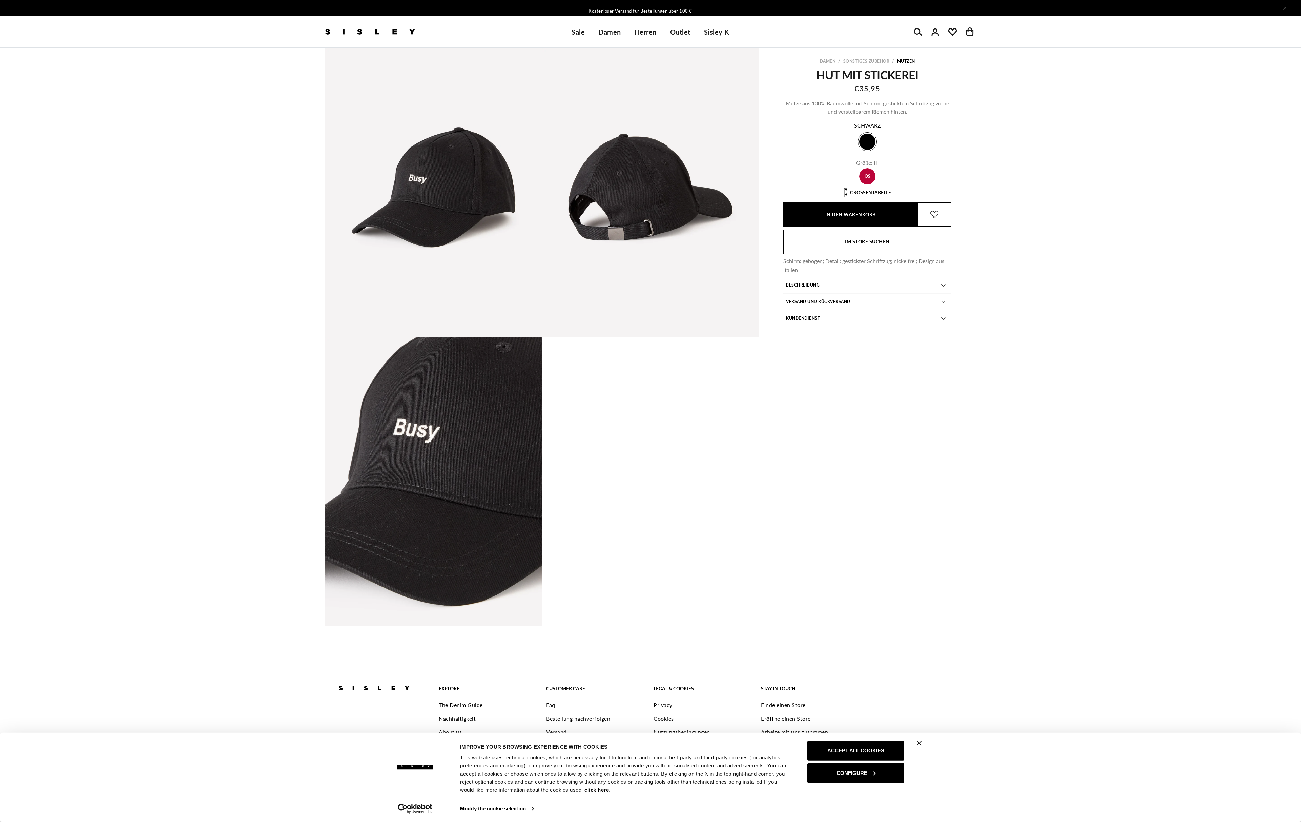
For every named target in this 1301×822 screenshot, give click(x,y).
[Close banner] (919, 743)
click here (596, 790)
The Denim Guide (461, 705)
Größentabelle (870, 192)
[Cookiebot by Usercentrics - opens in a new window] (415, 809)
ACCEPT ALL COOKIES (855, 751)
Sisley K (716, 32)
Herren (646, 32)
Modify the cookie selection (493, 808)
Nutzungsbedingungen (682, 732)
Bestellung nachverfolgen (578, 718)
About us (450, 732)
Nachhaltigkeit (457, 718)
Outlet (680, 32)
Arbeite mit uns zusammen (794, 732)
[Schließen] (1284, 8)
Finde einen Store (783, 705)
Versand (556, 732)
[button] (433, 192)
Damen (609, 32)
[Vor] (740, 8)
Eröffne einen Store (786, 718)
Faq (550, 705)
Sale (578, 32)
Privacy (663, 705)
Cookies (664, 718)
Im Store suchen (867, 241)
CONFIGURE (852, 773)
